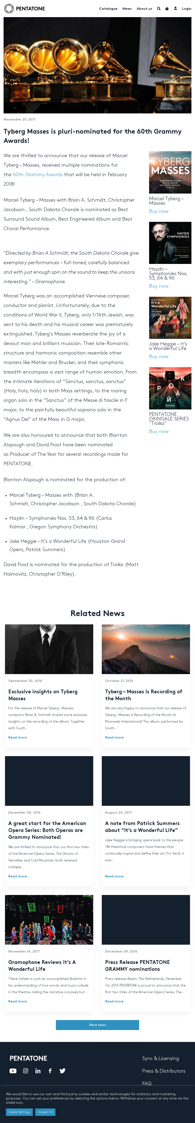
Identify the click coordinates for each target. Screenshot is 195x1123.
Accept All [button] (45, 1112)
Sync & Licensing (160, 1058)
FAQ (146, 1083)
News (127, 8)
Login (186, 8)
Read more (17, 737)
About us (144, 8)
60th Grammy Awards (38, 174)
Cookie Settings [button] (19, 1112)
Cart (167, 8)
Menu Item (159, 8)
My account (175, 8)
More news (97, 1024)
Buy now (159, 211)
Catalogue (108, 8)
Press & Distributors (163, 1071)
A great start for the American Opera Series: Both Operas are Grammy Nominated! (47, 831)
